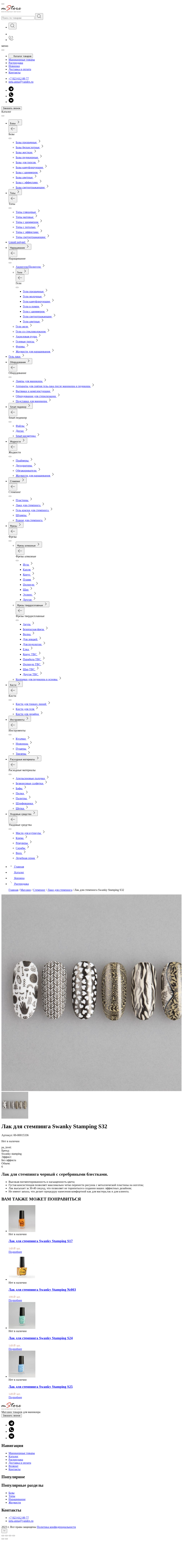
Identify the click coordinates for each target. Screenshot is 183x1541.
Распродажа (16, 62)
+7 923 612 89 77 (19, 78)
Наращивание (17, 1499)
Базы (11, 1492)
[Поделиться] (6, 1535)
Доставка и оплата (20, 69)
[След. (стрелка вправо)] (6, 1538)
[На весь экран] (10, 1535)
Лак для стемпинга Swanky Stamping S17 (41, 1241)
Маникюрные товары (22, 59)
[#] (39, 16)
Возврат (13, 1466)
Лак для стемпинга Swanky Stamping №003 (42, 1289)
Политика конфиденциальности (56, 1526)
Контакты (15, 72)
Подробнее (15, 1251)
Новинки (14, 66)
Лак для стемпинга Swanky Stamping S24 (41, 1338)
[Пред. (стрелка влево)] (2, 1538)
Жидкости (15, 1502)
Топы (12, 1496)
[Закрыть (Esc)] (2, 1535)
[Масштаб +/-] (13, 1535)
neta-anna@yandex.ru (21, 81)
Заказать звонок (11, 108)
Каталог (13, 1456)
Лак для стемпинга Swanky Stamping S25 (41, 1387)
